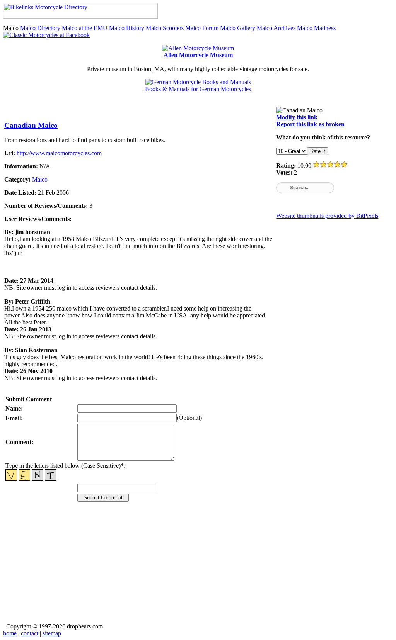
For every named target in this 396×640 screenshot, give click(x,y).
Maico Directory (40, 28)
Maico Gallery (237, 28)
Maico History (126, 28)
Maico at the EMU (85, 28)
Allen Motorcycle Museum (198, 55)
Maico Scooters (165, 28)
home (10, 633)
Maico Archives (276, 28)
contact (29, 633)
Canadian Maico (31, 125)
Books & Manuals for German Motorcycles (198, 89)
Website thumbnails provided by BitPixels (327, 215)
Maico (40, 179)
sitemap (52, 633)
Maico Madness (316, 28)
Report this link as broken (310, 124)
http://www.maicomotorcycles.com (59, 153)
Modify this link (296, 117)
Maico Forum (201, 28)
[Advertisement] (198, 568)
